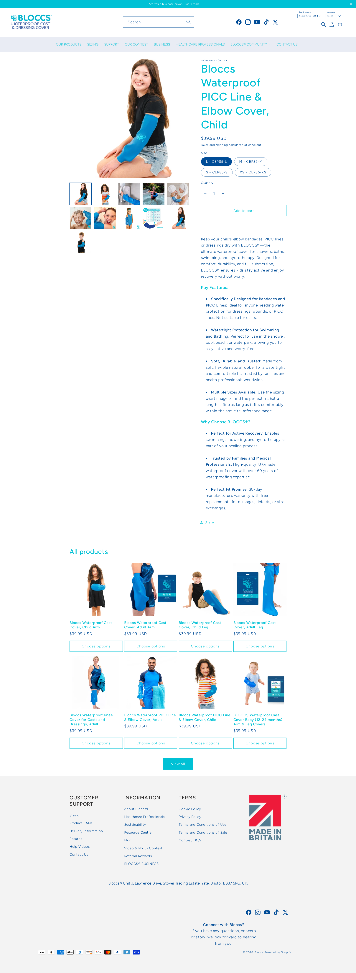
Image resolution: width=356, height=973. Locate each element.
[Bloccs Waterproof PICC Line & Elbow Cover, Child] (153, 194)
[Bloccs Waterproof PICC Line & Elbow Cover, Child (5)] (153, 218)
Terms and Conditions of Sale (203, 832)
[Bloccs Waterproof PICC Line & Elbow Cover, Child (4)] (129, 218)
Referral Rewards (138, 856)
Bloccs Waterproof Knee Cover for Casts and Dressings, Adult (91, 719)
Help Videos (80, 847)
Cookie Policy (190, 809)
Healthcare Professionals (144, 817)
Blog (128, 840)
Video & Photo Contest (143, 848)
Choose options (96, 646)
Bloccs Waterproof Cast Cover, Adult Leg (254, 624)
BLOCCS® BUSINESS (141, 864)
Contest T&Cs (190, 840)
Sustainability (135, 825)
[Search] (188, 22)
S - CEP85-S (217, 172)
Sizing (75, 815)
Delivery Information (86, 831)
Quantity (207, 183)
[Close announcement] (351, 4)
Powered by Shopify (278, 952)
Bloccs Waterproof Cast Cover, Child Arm (91, 624)
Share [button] (209, 522)
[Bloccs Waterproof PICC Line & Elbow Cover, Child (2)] (80, 218)
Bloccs (259, 952)
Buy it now (244, 224)
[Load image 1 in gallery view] (80, 194)
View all (178, 764)
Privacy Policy (190, 817)
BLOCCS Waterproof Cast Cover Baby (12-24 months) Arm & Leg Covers (258, 719)
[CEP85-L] (178, 218)
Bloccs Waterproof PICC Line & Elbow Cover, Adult (150, 717)
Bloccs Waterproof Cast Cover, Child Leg (200, 624)
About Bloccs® (136, 809)
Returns (76, 839)
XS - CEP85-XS (253, 172)
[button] (251, 44)
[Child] (129, 194)
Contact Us (79, 855)
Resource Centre (138, 832)
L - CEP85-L (216, 162)
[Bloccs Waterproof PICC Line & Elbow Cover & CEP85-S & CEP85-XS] (105, 194)
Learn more (192, 4)
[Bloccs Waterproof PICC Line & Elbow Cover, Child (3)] (105, 218)
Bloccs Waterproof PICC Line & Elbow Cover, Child (204, 717)
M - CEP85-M (250, 162)
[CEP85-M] (80, 242)
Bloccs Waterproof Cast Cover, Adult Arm (145, 624)
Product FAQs (81, 823)
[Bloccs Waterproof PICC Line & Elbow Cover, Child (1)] (178, 194)
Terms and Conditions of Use (202, 825)
